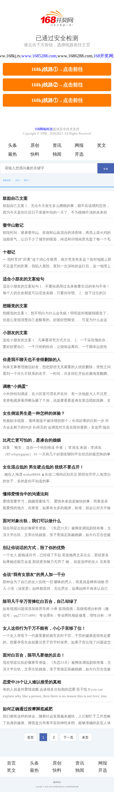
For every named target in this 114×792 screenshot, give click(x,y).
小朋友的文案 (15, 332)
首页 (11, 763)
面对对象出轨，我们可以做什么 (32, 521)
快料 (34, 154)
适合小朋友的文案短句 (23, 279)
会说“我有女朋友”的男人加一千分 (34, 574)
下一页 (68, 737)
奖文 (101, 145)
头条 (12, 145)
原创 (34, 145)
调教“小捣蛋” (15, 386)
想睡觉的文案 (15, 306)
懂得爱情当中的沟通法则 (25, 494)
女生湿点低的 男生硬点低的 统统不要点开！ (43, 467)
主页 (17, 180)
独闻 (57, 154)
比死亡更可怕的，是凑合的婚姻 (32, 440)
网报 (79, 145)
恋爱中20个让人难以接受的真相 (32, 682)
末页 (85, 737)
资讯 (57, 145)
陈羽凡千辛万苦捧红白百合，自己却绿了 (40, 601)
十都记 (9, 252)
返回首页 (57, 782)
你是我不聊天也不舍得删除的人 (32, 359)
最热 (12, 154)
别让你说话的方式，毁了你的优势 (34, 547)
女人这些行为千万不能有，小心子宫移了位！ (44, 628)
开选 (79, 154)
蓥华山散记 (13, 225)
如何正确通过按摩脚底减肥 (28, 709)
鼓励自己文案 (15, 198)
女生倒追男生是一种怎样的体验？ (34, 413)
